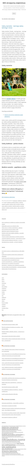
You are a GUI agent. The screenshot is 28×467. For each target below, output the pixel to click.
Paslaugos (15, 200)
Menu (14, 13)
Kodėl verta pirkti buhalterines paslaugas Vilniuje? (13, 258)
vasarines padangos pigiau (18, 454)
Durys (3, 281)
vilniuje (3, 455)
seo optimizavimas (8, 445)
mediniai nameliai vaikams (13, 202)
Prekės (3, 293)
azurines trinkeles (15, 425)
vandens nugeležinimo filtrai (7, 453)
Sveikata (4, 304)
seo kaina (20, 443)
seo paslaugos (9, 446)
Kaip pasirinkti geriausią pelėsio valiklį (10, 229)
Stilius (3, 301)
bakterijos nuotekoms (17, 430)
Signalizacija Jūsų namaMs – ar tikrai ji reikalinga (12, 242)
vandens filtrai (15, 452)
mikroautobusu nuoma (13, 439)
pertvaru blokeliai (5, 442)
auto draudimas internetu (7, 425)
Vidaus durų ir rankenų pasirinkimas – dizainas (12, 227)
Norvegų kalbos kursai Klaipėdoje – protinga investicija (14, 267)
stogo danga (17, 450)
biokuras (3, 433)
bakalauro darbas (22, 425)
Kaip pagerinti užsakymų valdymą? (9, 417)
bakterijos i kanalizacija (10, 427)
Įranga (3, 285)
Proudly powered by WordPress (8, 464)
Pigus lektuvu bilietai (8, 320)
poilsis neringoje (12, 442)
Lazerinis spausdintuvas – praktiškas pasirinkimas (13, 261)
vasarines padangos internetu (7, 454)
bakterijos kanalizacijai (10, 429)
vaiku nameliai (20, 208)
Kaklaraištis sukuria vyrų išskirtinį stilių (10, 226)
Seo (2, 295)
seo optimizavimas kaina (20, 445)
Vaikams (24, 200)
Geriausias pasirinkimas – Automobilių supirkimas (13, 403)
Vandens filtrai (5, 308)
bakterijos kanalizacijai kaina (7, 430)
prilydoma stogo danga (6, 443)
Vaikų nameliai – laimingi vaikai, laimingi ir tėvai (13, 27)
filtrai (23, 434)
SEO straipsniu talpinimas (8, 197)
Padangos (4, 288)
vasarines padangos (16, 453)
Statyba (3, 299)
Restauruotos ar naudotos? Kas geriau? (10, 263)
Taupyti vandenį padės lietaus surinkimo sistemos (13, 236)
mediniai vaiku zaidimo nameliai (17, 436)
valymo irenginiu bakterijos (7, 452)
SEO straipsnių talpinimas (14, 3)
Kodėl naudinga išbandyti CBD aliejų (10, 394)
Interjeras (4, 283)
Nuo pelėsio (4, 286)
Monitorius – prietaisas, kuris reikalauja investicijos (13, 265)
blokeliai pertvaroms (9, 433)
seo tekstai (24, 448)
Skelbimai (20, 200)
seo (16, 443)
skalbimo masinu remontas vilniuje (8, 450)
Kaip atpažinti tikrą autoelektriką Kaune (10, 260)
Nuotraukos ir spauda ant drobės (9, 405)
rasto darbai (13, 443)
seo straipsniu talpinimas (17, 448)
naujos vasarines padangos (7, 441)
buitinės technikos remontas (12, 434)
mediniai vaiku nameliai (14, 204)
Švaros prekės (5, 302)
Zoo (3, 310)
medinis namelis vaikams (11, 208)
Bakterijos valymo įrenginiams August (10, 231)
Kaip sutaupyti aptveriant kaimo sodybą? (11, 336)
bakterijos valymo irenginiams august (9, 431)
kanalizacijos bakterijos (6, 435)
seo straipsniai (7, 449)
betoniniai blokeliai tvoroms (7, 432)
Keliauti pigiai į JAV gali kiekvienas (9, 269)
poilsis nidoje (17, 442)
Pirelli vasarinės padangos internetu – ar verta (12, 240)
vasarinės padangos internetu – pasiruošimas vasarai (13, 238)
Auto (3, 277)
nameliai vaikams (11, 98)
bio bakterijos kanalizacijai (18, 432)
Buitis (3, 279)
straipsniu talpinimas (9, 451)
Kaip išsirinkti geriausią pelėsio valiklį (10, 324)
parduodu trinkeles (16, 441)
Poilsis (3, 292)
